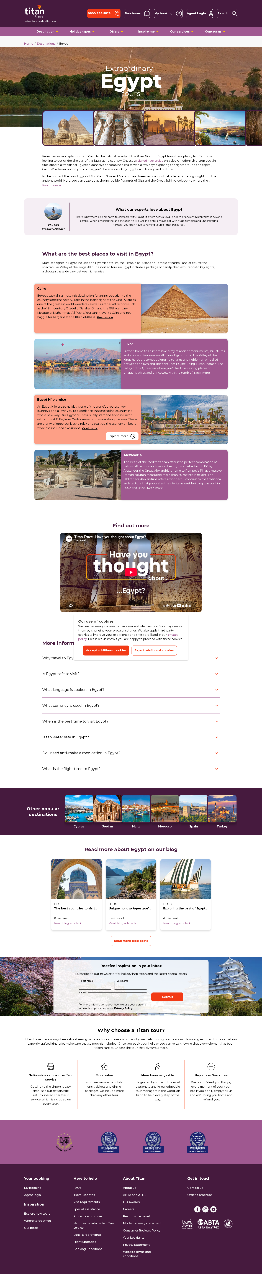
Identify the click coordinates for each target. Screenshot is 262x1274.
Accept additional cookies (106, 650)
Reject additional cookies (154, 650)
